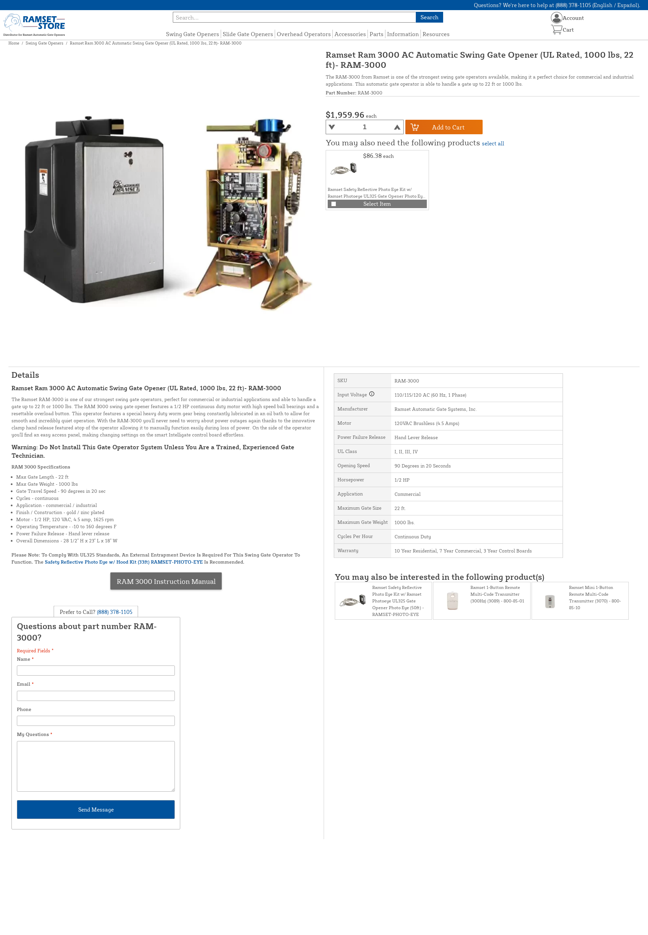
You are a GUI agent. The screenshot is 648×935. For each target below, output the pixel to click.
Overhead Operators (304, 33)
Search (429, 17)
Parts (376, 33)
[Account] (557, 18)
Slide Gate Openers (248, 33)
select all (493, 143)
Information (403, 33)
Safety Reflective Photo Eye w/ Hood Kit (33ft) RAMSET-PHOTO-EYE (124, 562)
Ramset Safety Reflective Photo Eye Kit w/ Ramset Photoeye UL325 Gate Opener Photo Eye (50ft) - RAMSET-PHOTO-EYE (376, 196)
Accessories (350, 33)
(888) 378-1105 (114, 611)
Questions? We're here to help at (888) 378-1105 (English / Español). (557, 5)
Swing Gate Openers (192, 33)
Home (13, 43)
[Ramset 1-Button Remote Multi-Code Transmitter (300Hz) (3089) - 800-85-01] (452, 601)
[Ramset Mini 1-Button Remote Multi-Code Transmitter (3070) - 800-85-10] (550, 601)
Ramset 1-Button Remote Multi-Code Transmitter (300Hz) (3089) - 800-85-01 (497, 594)
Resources (436, 33)
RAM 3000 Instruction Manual (166, 581)
